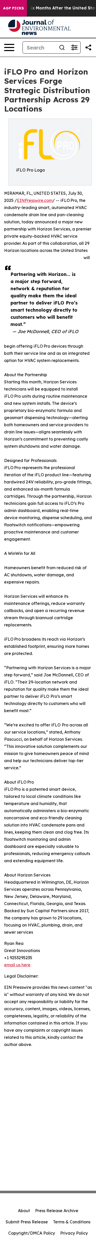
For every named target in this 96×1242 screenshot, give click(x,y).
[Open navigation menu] (9, 47)
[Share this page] (88, 47)
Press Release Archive (56, 1210)
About (24, 1210)
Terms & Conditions (71, 1221)
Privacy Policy (74, 1233)
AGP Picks (13, 8)
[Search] (62, 47)
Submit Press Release (27, 1221)
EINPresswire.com (34, 200)
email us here (17, 964)
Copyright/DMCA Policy (31, 1233)
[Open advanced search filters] (74, 47)
